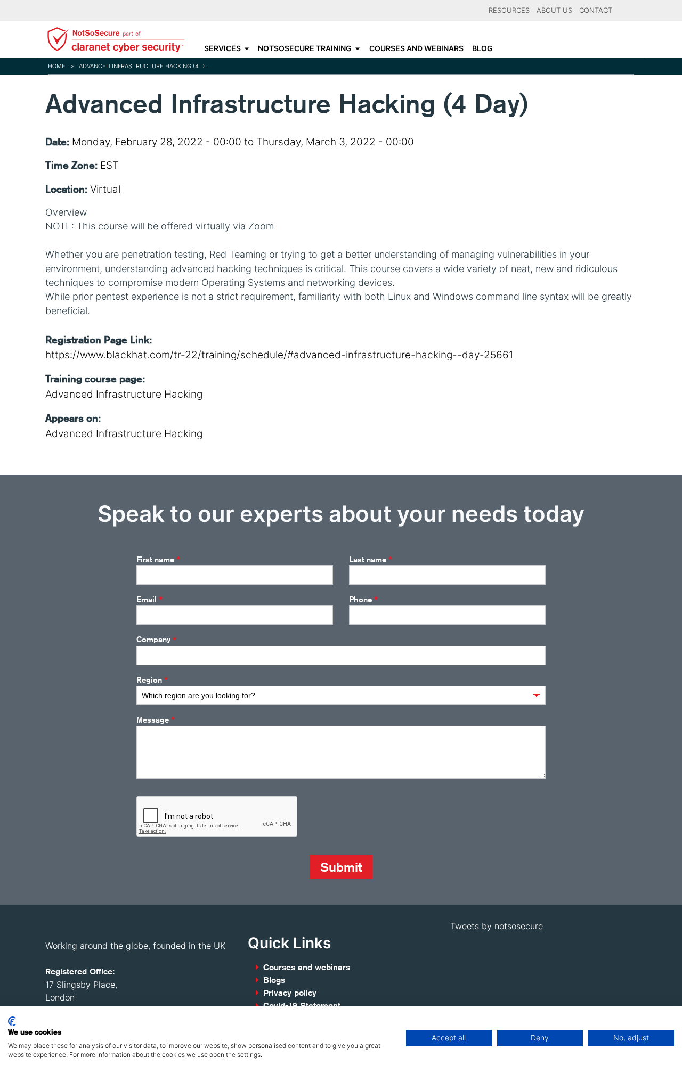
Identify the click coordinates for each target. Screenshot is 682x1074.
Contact (595, 10)
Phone (363, 599)
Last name (370, 559)
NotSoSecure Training (305, 48)
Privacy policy (289, 993)
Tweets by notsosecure (496, 926)
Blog (482, 48)
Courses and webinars (416, 48)
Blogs (274, 980)
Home (57, 66)
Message (155, 720)
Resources (509, 10)
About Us (554, 10)
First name (158, 559)
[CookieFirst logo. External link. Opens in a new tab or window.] (12, 1021)
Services (222, 48)
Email (149, 599)
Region (152, 680)
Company (156, 639)
